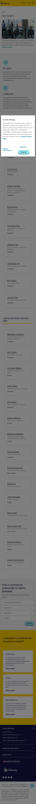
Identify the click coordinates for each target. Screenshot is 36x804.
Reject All (23, 147)
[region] (18, 136)
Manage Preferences (7, 149)
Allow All (24, 152)
